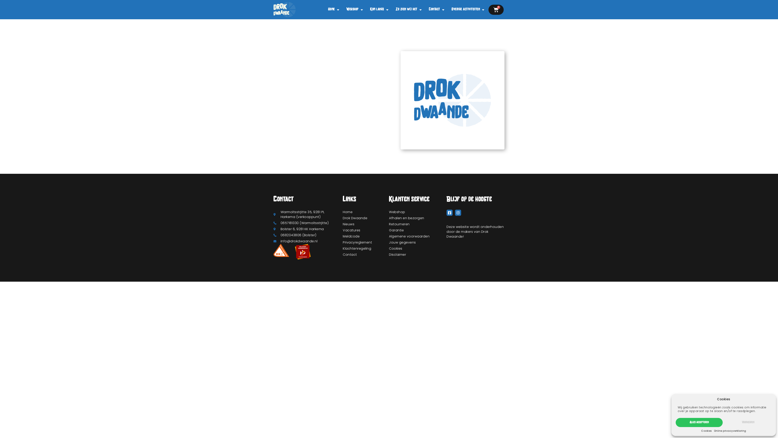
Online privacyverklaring (730, 431)
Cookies (706, 431)
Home (331, 9)
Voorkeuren (748, 422)
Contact (434, 9)
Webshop (352, 9)
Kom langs (377, 9)
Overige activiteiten (466, 9)
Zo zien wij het (406, 9)
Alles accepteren (699, 422)
